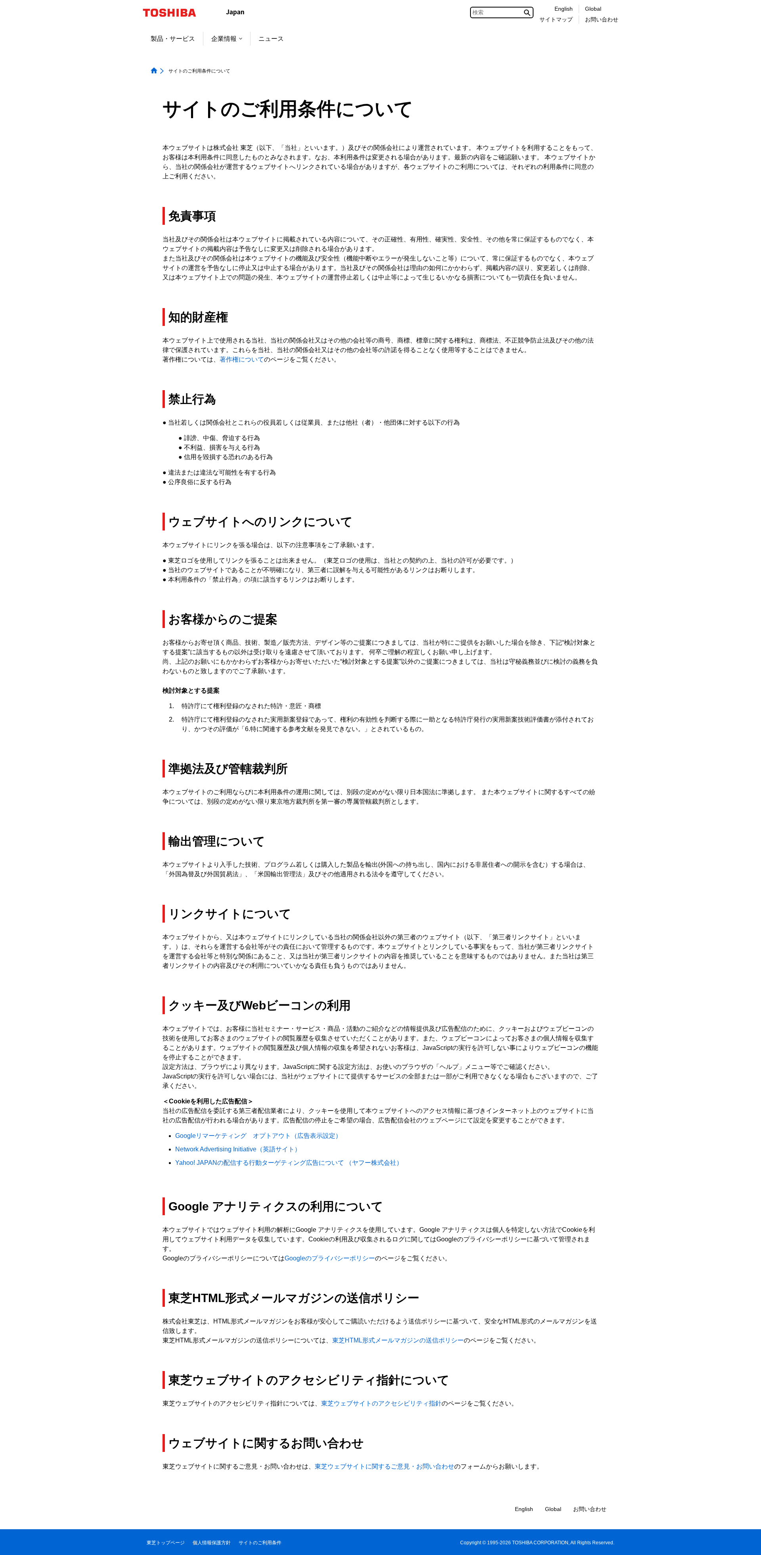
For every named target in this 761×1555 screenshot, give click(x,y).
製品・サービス (173, 38)
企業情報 (224, 38)
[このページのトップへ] (743, 1541)
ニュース (271, 38)
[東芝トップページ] (175, 12)
